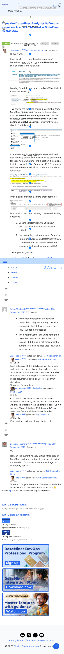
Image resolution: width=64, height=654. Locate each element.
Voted (14, 272)
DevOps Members (9, 509)
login (11, 490)
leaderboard (30, 540)
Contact (51, 640)
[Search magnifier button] (60, 4)
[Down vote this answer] (6, 297)
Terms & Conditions (35, 640)
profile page (39, 509)
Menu (4, 261)
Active (14, 267)
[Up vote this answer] (6, 288)
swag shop (25, 528)
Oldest (14, 282)
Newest (15, 277)
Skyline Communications (26, 646)
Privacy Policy (16, 640)
